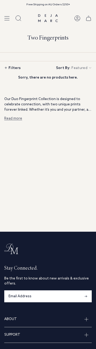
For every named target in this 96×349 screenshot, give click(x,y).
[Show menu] (7, 18)
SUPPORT (12, 335)
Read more (13, 118)
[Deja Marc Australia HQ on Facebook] (16, 304)
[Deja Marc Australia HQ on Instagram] (6, 304)
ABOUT (10, 319)
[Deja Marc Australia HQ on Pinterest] (35, 304)
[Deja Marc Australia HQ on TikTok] (25, 304)
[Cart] (88, 18)
